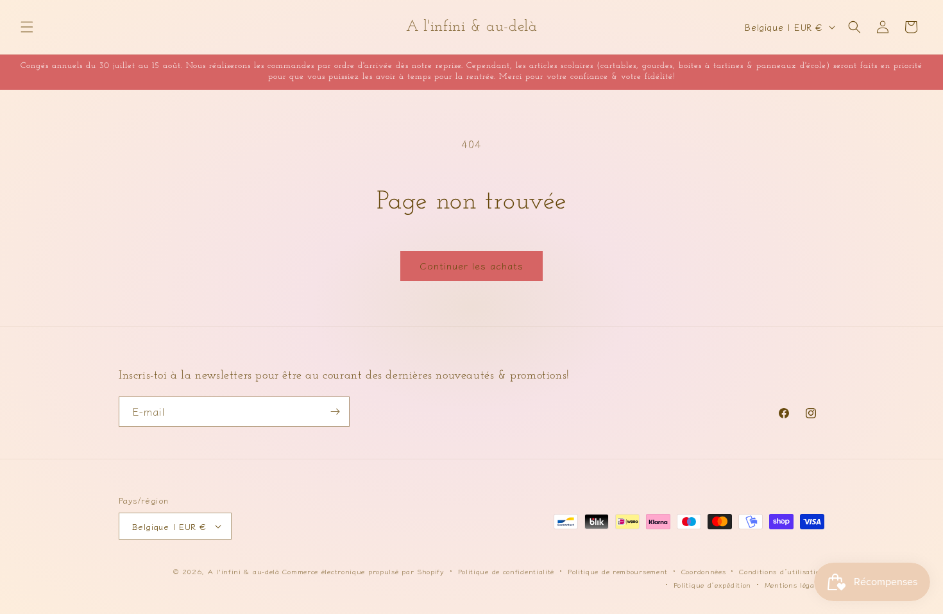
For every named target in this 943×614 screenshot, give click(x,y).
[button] (27, 27)
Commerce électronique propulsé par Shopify (363, 571)
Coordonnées (703, 571)
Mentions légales (794, 584)
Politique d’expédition (712, 584)
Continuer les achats (471, 265)
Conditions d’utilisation (781, 571)
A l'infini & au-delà (244, 571)
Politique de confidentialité (506, 571)
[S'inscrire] (335, 412)
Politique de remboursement (618, 571)
